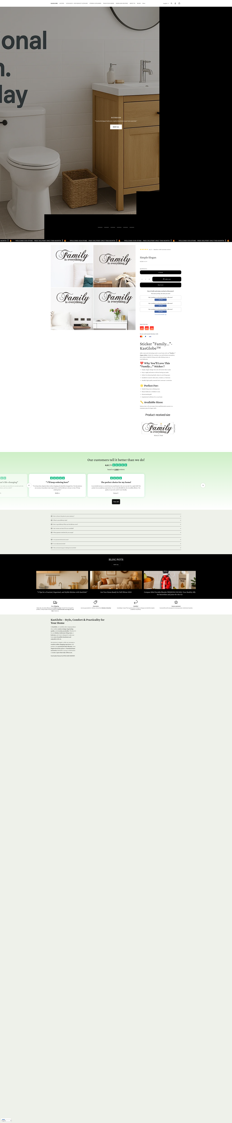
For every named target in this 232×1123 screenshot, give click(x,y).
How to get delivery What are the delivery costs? (65, 524)
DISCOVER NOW (116, 127)
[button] (29, 485)
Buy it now (160, 285)
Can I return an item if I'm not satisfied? (63, 528)
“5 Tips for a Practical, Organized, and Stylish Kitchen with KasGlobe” (62, 592)
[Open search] (171, 3)
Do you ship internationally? (59, 543)
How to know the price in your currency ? (63, 516)
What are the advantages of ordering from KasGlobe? (64, 547)
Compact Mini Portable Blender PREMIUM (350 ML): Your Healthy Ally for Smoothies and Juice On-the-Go (169, 593)
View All (116, 501)
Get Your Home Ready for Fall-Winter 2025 (116, 592)
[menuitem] (143, 3)
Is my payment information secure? (61, 539)
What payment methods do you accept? (63, 532)
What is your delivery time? (60, 520)
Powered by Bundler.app (160, 314)
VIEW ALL (116, 564)
